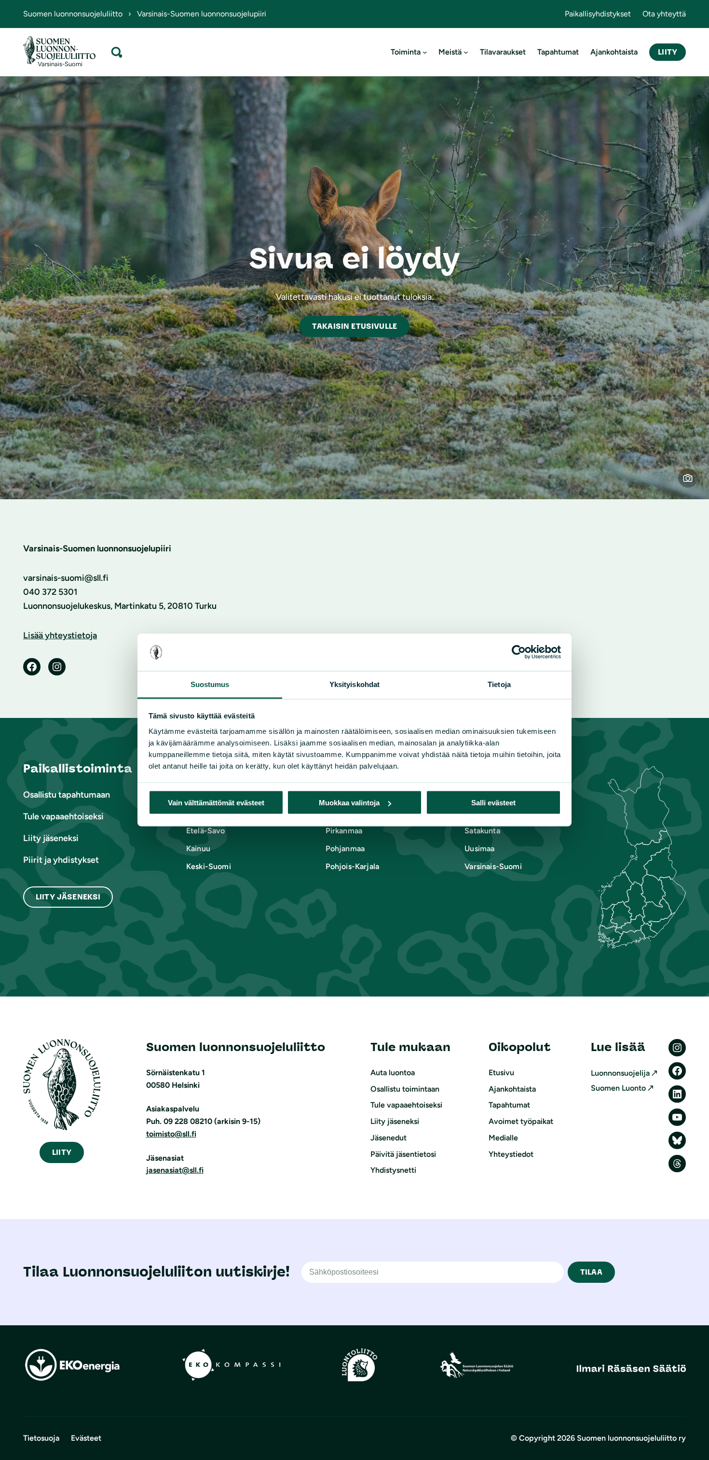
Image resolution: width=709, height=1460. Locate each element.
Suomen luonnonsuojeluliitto (73, 13)
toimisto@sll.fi (171, 1133)
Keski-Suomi (208, 866)
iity (61, 1152)
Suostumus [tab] (210, 684)
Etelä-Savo (205, 830)
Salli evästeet (493, 803)
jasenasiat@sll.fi (175, 1170)
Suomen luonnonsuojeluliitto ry (631, 1438)
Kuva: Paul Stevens (693, 483)
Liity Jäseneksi (68, 896)
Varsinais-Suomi (492, 866)
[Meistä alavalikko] (466, 52)
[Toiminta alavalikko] (425, 52)
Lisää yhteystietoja (60, 635)
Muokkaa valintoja (349, 803)
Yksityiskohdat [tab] (354, 684)
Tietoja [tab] (499, 684)
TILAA (591, 1272)
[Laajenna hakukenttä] (116, 52)
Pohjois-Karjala (352, 866)
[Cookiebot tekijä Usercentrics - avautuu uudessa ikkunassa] (519, 652)
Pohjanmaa (345, 848)
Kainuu (198, 848)
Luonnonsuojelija (620, 1073)
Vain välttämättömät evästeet (216, 803)
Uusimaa (479, 848)
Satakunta (482, 830)
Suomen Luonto (618, 1088)
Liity (667, 51)
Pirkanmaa (344, 830)
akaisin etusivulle (354, 326)
